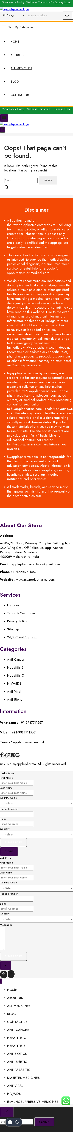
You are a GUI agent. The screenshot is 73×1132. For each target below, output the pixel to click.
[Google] (17, 756)
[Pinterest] (13, 756)
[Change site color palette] (13, 1122)
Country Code (8, 798)
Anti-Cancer (16, 659)
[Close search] (7, 1112)
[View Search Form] (2, 130)
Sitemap (13, 629)
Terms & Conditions (21, 613)
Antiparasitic (18, 1070)
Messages (6, 925)
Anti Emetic (17, 1062)
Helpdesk (14, 605)
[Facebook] (1, 756)
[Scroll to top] (3, 974)
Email (3, 819)
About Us (18, 55)
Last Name (6, 788)
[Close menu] (1, 981)
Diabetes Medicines (23, 1077)
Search (44, 1121)
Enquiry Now (63, 2)
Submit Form (13, 842)
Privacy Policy (17, 621)
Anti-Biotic (15, 699)
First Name (6, 778)
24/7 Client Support (22, 637)
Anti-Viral (14, 691)
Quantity (5, 829)
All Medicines (21, 68)
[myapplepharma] (14, 9)
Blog (15, 82)
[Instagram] (9, 756)
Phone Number (9, 809)
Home (15, 42)
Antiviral (15, 1085)
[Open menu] (4, 118)
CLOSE (9, 851)
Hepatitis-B (15, 667)
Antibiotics (17, 1054)
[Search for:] (21, 180)
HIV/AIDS (14, 683)
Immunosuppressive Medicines (32, 1101)
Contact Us (20, 95)
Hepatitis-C (15, 675)
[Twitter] (5, 756)
